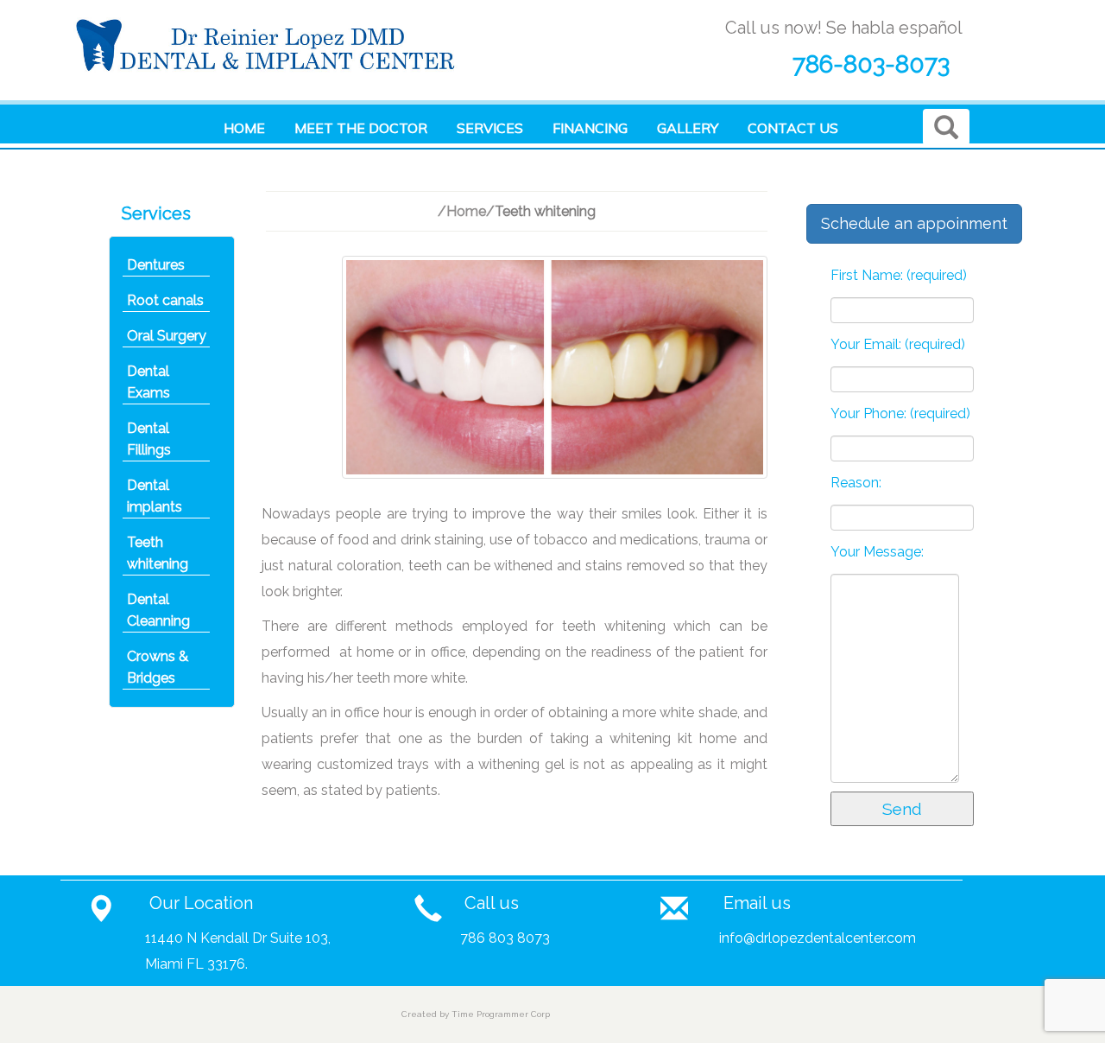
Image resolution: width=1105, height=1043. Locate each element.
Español (256, 166)
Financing (590, 128)
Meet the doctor (360, 128)
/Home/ (466, 211)
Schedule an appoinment (914, 223)
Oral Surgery (166, 336)
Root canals (165, 300)
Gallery (687, 128)
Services (490, 128)
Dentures (156, 265)
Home (244, 128)
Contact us (793, 128)
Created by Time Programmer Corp (475, 1014)
